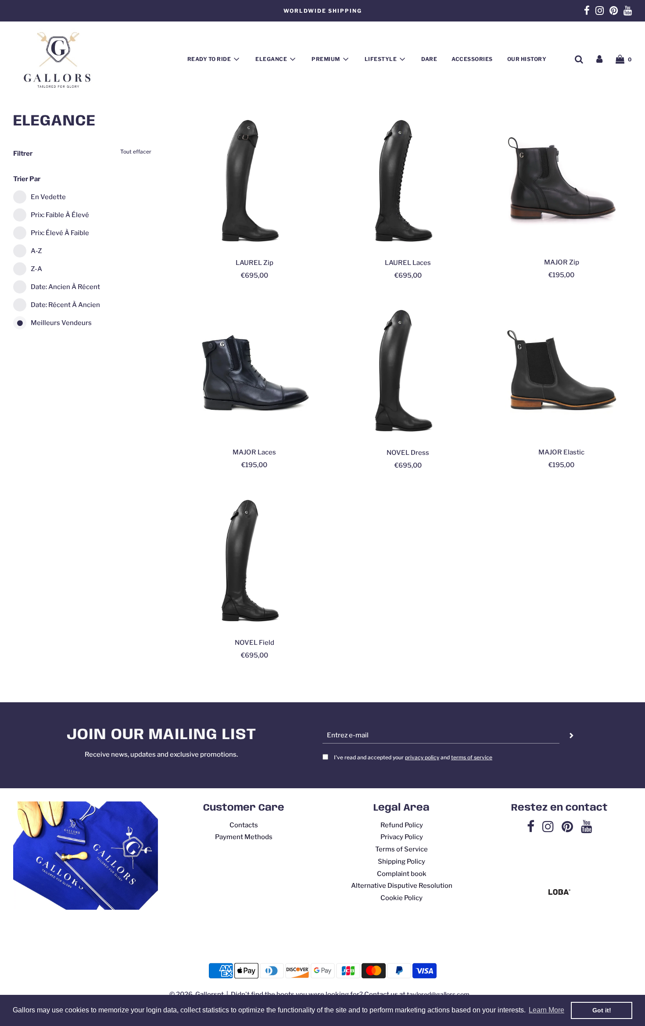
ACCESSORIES (472, 59)
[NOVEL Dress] (408, 370)
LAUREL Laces (408, 263)
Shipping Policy (401, 861)
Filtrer (22, 153)
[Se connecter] (599, 59)
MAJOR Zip (561, 262)
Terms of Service (401, 849)
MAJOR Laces (254, 452)
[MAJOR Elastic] (561, 370)
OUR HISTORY (527, 59)
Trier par (26, 179)
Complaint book (401, 874)
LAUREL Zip (254, 263)
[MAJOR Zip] (561, 181)
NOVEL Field (254, 643)
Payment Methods (243, 837)
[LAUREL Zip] (254, 181)
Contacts (243, 825)
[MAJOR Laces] (254, 370)
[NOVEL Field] (254, 560)
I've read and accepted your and (413, 757)
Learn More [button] (546, 1010)
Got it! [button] (601, 1010)
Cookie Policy (401, 898)
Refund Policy (401, 825)
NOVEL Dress (408, 453)
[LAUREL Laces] (408, 181)
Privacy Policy (401, 837)
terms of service (471, 757)
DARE (429, 59)
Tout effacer (135, 151)
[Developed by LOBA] (559, 893)
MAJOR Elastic (561, 452)
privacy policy (422, 757)
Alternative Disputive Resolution (401, 886)
